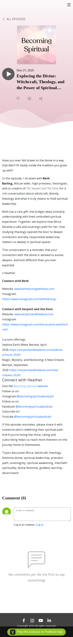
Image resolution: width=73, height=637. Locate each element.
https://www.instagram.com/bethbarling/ (29, 299)
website (31, 386)
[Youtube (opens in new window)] (41, 620)
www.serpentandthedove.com (33, 314)
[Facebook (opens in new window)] (24, 620)
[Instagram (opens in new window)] (32, 620)
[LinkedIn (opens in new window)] (49, 620)
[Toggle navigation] (69, 4)
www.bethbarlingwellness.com (34, 289)
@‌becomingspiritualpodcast (35, 396)
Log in (39, 524)
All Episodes (16, 19)
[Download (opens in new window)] (30, 98)
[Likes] (18, 98)
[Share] (41, 98)
